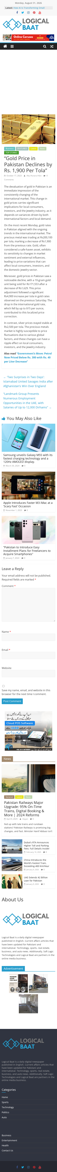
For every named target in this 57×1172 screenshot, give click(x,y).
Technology (8, 1107)
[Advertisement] (28, 84)
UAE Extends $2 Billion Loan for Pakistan (36, 879)
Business (10, 148)
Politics (5, 1112)
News (42, 148)
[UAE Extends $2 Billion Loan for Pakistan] (12, 876)
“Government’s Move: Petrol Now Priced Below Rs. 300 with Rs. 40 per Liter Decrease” (28, 357)
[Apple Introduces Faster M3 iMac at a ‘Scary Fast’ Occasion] (28, 473)
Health (5, 1145)
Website (6, 668)
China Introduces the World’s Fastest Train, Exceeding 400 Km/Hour (36, 863)
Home (5, 1097)
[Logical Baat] (5, 46)
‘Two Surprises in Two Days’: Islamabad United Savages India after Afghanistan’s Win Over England (28, 381)
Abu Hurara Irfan (34, 175)
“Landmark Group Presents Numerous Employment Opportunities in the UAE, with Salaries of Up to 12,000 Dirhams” (27, 400)
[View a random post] (51, 46)
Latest (33, 148)
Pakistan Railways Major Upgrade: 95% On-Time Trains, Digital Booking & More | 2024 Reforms (24, 808)
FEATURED (22, 148)
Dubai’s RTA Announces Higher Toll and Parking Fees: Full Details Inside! (36, 845)
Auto (4, 1117)
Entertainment (9, 1140)
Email (6, 650)
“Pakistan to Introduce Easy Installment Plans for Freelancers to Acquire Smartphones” (27, 550)
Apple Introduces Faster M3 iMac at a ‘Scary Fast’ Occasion (28, 504)
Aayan (25, 819)
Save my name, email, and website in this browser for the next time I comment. (26, 692)
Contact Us (7, 1150)
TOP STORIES (11, 152)
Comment (9, 586)
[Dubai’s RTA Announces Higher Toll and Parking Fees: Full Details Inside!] (12, 840)
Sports (5, 1102)
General (9, 797)
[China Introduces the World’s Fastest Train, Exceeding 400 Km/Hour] (12, 858)
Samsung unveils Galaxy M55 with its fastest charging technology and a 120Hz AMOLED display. (28, 458)
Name (6, 631)
